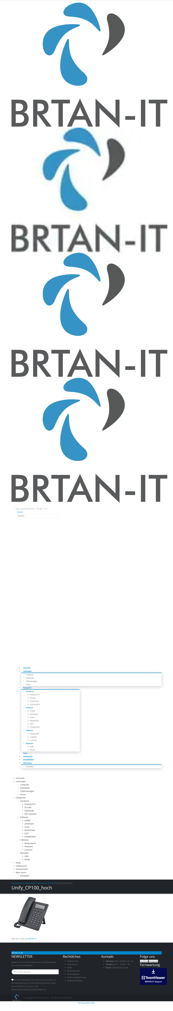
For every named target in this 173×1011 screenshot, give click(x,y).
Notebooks (34, 701)
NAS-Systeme (35, 704)
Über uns (20, 508)
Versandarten (73, 974)
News (18, 862)
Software (29, 707)
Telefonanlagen (31, 681)
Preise (23, 794)
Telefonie (29, 730)
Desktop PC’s (35, 694)
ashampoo (34, 714)
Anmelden (29, 766)
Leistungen (27, 671)
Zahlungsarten (73, 971)
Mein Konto (27, 763)
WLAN (32, 750)
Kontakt (27, 508)
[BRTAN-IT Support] (153, 976)
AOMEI (32, 711)
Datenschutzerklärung (21, 989)
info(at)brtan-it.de (120, 967)
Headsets (33, 737)
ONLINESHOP (22, 869)
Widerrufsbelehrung (76, 977)
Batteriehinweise (74, 980)
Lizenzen (33, 740)
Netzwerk (29, 743)
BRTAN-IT (32, 938)
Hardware (30, 691)
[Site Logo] (17, 997)
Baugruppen (34, 733)
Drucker (33, 698)
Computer (29, 674)
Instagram (153, 961)
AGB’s (69, 967)
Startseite (20, 778)
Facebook (144, 961)
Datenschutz (73, 961)
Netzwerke (30, 678)
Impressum (72, 964)
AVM (32, 746)
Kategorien (27, 688)
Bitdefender (34, 720)
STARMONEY (35, 727)
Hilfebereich (21, 866)
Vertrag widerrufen (86, 1003)
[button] (19, 512)
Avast (32, 717)
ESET (32, 724)
